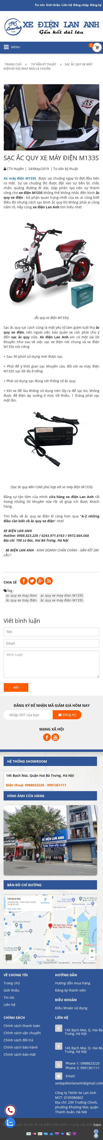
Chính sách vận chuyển (22, 1033)
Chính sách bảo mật (20, 1054)
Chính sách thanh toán (22, 1025)
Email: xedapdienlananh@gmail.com (79, 1079)
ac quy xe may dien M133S (61, 595)
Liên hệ (67, 5)
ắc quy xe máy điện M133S (61, 600)
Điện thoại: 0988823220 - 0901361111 (36, 785)
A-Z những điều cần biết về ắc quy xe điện (51, 518)
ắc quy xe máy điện (21, 600)
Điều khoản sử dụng (71, 1008)
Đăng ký (96, 5)
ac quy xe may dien (21, 595)
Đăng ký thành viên (70, 990)
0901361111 (90, 1068)
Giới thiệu (53, 5)
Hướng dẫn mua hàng (72, 983)
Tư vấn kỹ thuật (65, 168)
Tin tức (9, 997)
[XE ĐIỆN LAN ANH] (51, 26)
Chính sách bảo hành (21, 1047)
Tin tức (40, 5)
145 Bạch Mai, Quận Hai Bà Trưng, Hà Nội (40, 775)
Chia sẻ (10, 582)
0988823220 (90, 1063)
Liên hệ (9, 1004)
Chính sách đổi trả (18, 1040)
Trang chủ (12, 983)
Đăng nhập (81, 5)
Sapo (97, 1124)
